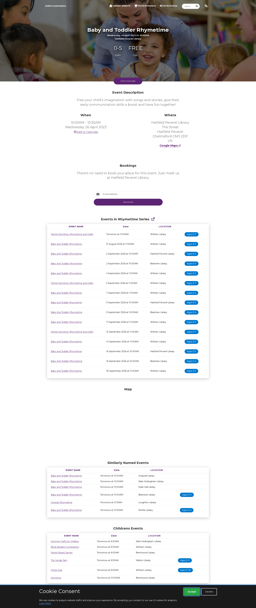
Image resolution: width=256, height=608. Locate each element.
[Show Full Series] (153, 219)
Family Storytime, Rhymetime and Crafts (72, 234)
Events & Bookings (55, 6)
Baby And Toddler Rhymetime (66, 263)
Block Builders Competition (65, 547)
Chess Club (56, 570)
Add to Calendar (87, 131)
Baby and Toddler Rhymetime (66, 244)
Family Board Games (61, 552)
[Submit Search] (197, 6)
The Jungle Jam (59, 560)
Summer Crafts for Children (65, 541)
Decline (209, 591)
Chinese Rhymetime (61, 502)
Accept (192, 591)
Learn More (45, 603)
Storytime (56, 577)
